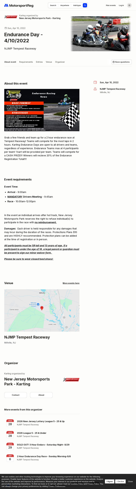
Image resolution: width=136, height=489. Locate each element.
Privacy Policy (93, 484)
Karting (22, 15)
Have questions (122, 62)
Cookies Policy (77, 484)
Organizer (60, 62)
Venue (49, 62)
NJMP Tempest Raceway (20, 48)
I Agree (110, 481)
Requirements (26, 62)
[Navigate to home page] (18, 5)
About (41, 395)
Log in (121, 5)
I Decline (120, 481)
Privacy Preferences (56, 486)
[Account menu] (129, 5)
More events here (71, 283)
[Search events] (85, 5)
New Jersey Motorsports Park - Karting (39, 18)
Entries (39, 62)
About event (10, 62)
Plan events (111, 5)
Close (130, 481)
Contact (15, 395)
